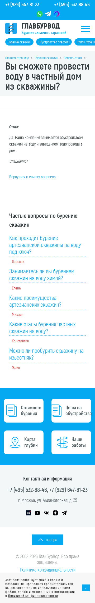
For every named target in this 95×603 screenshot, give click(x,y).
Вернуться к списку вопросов (32, 176)
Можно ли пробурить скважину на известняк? (46, 354)
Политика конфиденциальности (47, 570)
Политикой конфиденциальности (33, 596)
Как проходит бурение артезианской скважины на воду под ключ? (45, 245)
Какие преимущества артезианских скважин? (35, 301)
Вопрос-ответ (73, 58)
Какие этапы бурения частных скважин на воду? (42, 328)
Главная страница (17, 58)
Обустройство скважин (54, 42)
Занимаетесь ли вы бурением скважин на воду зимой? (41, 275)
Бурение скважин (19, 42)
